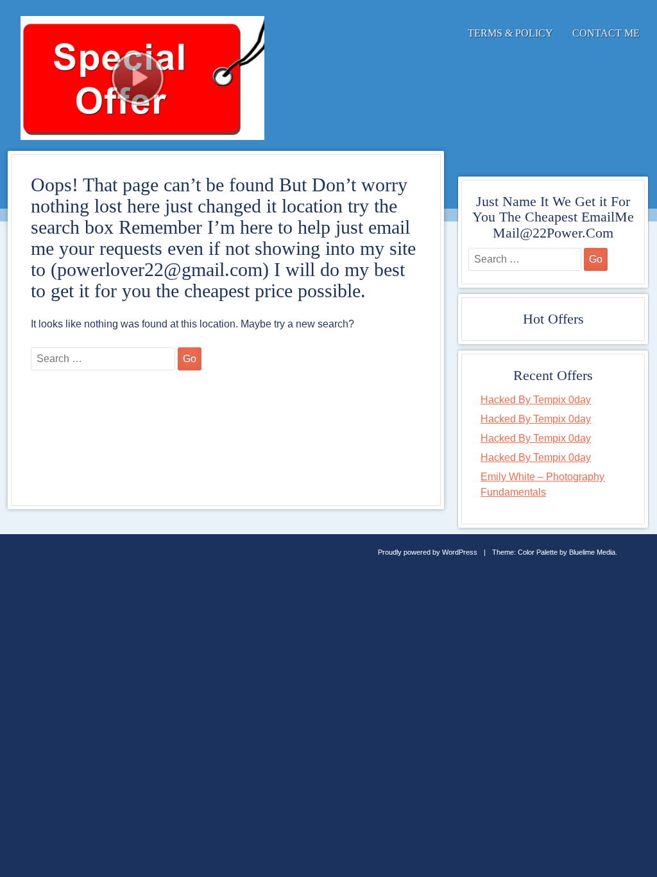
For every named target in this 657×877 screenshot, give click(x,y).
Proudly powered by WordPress (427, 552)
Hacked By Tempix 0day (536, 399)
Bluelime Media (592, 552)
